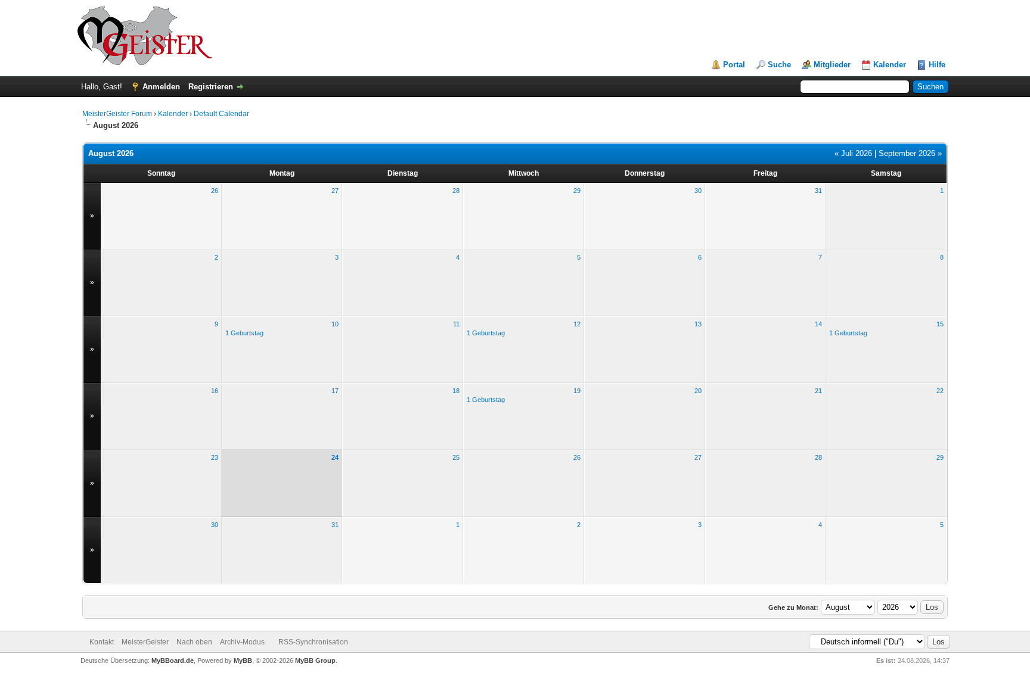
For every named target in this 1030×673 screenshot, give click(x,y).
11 (456, 324)
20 (698, 390)
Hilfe (937, 64)
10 (335, 324)
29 (577, 190)
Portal (734, 64)
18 (456, 390)
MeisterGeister (145, 642)
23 (214, 457)
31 (818, 190)
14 (818, 324)
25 (456, 457)
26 (214, 190)
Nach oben (194, 642)
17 (335, 390)
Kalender (889, 64)
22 (940, 390)
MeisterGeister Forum (117, 114)
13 (698, 324)
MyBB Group (315, 660)
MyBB (243, 660)
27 (335, 190)
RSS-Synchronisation (313, 642)
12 (577, 324)
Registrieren (210, 86)
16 (214, 390)
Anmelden (161, 86)
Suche (779, 64)
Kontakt (101, 642)
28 (456, 190)
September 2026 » (910, 153)
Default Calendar (221, 114)
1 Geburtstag (244, 332)
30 (698, 190)
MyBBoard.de (172, 660)
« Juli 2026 (853, 153)
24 (335, 457)
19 (577, 390)
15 (940, 324)
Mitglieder (832, 64)
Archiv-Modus (242, 642)
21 (818, 390)
